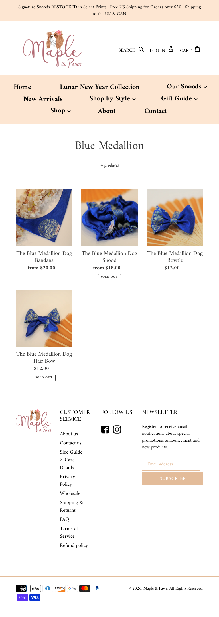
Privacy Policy (67, 480)
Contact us (70, 443)
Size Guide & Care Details (71, 460)
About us (69, 434)
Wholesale (70, 493)
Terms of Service (69, 532)
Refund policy (74, 545)
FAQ (64, 519)
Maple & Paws (155, 588)
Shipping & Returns (71, 506)
